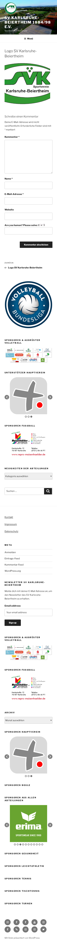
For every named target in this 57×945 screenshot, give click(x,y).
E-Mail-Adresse (14, 194)
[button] (7, 397)
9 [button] (37, 844)
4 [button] (23, 844)
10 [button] (39, 844)
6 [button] (28, 844)
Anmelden (10, 552)
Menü (30, 38)
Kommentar (12, 137)
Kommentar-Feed (14, 564)
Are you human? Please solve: (21, 225)
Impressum (11, 524)
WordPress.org (13, 571)
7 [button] (31, 844)
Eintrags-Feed (12, 558)
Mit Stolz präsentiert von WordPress (22, 938)
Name (9, 178)
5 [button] (26, 844)
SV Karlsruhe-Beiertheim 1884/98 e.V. (28, 22)
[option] (28, 395)
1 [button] (26, 417)
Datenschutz (11, 531)
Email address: (13, 605)
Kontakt (9, 517)
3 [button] (31, 417)
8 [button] (34, 844)
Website (9, 209)
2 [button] (28, 417)
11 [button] (42, 844)
